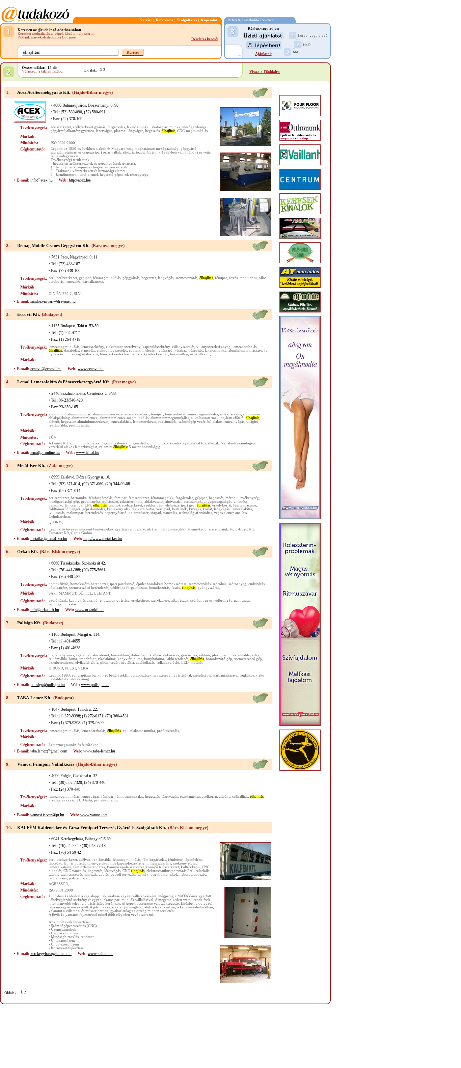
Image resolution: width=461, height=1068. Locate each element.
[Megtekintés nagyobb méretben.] (245, 126)
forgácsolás (116, 127)
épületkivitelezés (142, 350)
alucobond (100, 655)
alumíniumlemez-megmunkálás (124, 418)
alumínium (57, 414)
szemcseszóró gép (248, 659)
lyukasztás (56, 513)
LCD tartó (84, 800)
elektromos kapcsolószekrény (121, 863)
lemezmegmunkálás (64, 347)
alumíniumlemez (85, 418)
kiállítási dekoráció (164, 655)
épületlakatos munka (139, 731)
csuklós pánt (153, 505)
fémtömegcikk (162, 498)
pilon (104, 662)
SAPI (53, 593)
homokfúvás (58, 584)
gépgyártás (131, 278)
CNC (96, 505)
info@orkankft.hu (44, 609)
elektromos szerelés (112, 350)
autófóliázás (145, 662)
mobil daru (248, 278)
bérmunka (79, 498)
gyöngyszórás (208, 588)
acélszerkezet (61, 127)
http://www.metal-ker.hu (102, 538)
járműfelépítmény (83, 863)
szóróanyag (237, 584)
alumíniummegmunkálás (170, 418)
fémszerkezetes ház (115, 354)
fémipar (221, 278)
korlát (207, 509)
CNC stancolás (74, 871)
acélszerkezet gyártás (89, 127)
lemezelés (72, 281)
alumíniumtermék (205, 418)
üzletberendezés (61, 662)
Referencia (164, 20)
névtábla (127, 662)
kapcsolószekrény (156, 347)
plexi (216, 655)
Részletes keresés (204, 39)
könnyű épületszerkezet (125, 867)
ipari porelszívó (122, 584)
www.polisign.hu (95, 684)
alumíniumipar (78, 414)
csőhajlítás (240, 796)
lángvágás (165, 278)
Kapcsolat (209, 20)
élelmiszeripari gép (180, 505)
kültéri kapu (190, 867)
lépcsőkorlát (58, 863)
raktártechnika (131, 501)
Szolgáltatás (187, 20)
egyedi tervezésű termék (129, 874)
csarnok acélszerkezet (125, 505)
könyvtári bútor (129, 659)
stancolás (88, 350)
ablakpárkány (230, 414)
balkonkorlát (59, 505)
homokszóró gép (219, 659)
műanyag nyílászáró (82, 354)
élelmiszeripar (59, 516)
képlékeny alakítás (121, 509)
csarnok (77, 505)
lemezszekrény (92, 347)
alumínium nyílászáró (245, 350)
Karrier (145, 20)
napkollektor (200, 354)
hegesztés (152, 131)
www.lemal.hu (87, 452)
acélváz (84, 859)
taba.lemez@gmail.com (48, 751)
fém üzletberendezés (89, 867)
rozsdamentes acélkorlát (198, 796)
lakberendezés (177, 659)
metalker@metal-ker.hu (48, 538)
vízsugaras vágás (62, 800)
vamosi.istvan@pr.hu (47, 815)
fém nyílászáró (244, 505)
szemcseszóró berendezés (88, 588)
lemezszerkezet (144, 421)
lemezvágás (90, 796)
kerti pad (163, 509)
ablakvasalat (153, 501)
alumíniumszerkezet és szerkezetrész (120, 414)
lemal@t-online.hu (45, 452)
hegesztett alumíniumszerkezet (84, 421)
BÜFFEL (85, 593)
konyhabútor (154, 659)
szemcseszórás (186, 278)
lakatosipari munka (165, 127)
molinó (196, 662)
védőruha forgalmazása (128, 588)
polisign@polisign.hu (47, 684)
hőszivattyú (179, 354)
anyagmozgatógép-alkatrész (225, 501)
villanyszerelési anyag (213, 347)
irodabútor (87, 659)
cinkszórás (256, 584)
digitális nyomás (61, 655)
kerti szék (179, 509)
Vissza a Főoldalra (264, 72)
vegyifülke (159, 874)
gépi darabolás (93, 509)
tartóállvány (58, 878)
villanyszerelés (183, 347)
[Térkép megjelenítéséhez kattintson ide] (260, 97)
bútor (73, 659)
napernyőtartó (116, 513)
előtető (54, 421)
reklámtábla (167, 421)
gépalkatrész (90, 501)
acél (52, 278)
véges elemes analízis (230, 513)
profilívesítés (79, 425)
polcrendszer (138, 513)
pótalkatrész (58, 588)
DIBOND (56, 668)
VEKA (83, 668)
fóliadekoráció (168, 662)
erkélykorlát (221, 505)
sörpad (156, 513)
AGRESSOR (58, 884)
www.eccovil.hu (91, 368)
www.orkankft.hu (89, 609)
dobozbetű (139, 655)
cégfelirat (83, 655)
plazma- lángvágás (128, 131)
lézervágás (104, 131)
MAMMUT (67, 593)
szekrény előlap (185, 863)
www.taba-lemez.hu (99, 751)
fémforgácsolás (100, 498)
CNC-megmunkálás (192, 131)
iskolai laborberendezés (187, 874)
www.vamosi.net (93, 815)
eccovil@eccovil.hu (45, 368)
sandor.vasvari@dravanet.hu (53, 301)
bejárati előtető (232, 418)
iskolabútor (106, 659)
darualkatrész (92, 281)
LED (185, 662)
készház (180, 350)
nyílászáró (164, 350)
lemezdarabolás (244, 347)
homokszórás (159, 588)
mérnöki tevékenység (242, 498)
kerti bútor (146, 509)
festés (233, 278)
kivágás (195, 509)
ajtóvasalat (173, 501)
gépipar (85, 278)
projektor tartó (105, 800)
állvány (224, 796)
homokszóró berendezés (89, 584)
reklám (204, 655)
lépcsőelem (193, 859)
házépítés (196, 350)
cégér (114, 662)
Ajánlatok (263, 54)
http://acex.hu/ (80, 180)
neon (225, 655)
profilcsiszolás (168, 731)
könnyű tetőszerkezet (162, 867)
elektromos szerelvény (123, 347)
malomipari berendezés (84, 513)
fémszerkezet (175, 414)
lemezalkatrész (60, 867)
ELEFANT (102, 593)
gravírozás (189, 655)
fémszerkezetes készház (150, 354)
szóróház (219, 584)
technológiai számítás (195, 513)
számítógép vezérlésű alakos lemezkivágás (211, 421)
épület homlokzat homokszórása (161, 584)
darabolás (71, 350)
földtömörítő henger (64, 509)
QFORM (55, 522)
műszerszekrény (158, 863)
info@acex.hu (41, 180)
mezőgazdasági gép (64, 501)
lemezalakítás (120, 421)
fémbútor (175, 859)
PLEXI (70, 668)
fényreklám (120, 655)
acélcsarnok (193, 501)
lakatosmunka (137, 127)
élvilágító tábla (86, 662)
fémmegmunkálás (106, 278)
